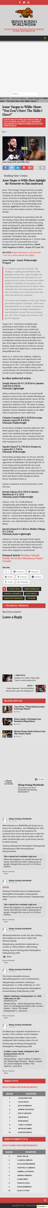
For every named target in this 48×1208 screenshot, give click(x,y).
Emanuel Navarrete (12, 593)
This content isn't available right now (20, 856)
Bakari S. (19, 736)
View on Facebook (8, 871)
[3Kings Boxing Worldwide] (9, 782)
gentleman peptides (12, 612)
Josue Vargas (31, 593)
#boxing (5, 846)
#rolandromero (31, 1031)
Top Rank (31, 598)
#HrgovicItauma (9, 851)
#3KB (18, 849)
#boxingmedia (32, 894)
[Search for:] (24, 94)
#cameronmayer (24, 897)
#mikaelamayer (34, 891)
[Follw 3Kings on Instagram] (28, 2)
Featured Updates (19, 98)
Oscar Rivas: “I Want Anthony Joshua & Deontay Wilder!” (29, 708)
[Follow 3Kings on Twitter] (24, 2)
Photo (9, 957)
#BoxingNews (8, 894)
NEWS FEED (5, 98)
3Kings (18, 711)
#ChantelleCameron (18, 891)
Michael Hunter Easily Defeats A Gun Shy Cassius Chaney (29, 732)
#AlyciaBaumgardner (11, 979)
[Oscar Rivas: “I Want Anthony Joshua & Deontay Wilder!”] (7, 709)
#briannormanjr (9, 941)
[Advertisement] (24, 66)
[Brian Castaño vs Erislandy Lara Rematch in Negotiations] (7, 721)
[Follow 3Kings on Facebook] (20, 2)
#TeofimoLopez (8, 1031)
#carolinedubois (32, 979)
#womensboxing (9, 991)
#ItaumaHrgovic (27, 849)
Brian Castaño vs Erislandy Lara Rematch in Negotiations (27, 720)
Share (6, 873)
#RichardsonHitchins (11, 935)
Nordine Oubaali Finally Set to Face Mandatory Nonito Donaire (22, 558)
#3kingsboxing (8, 849)
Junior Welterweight (13, 598)
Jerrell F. (18, 724)
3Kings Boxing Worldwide (20, 819)
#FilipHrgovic (32, 828)
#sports (13, 950)
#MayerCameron (9, 897)
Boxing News (14, 589)
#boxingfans (20, 894)
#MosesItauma (8, 825)
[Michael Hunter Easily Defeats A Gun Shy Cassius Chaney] (7, 734)
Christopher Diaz (31, 589)
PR (5, 132)
